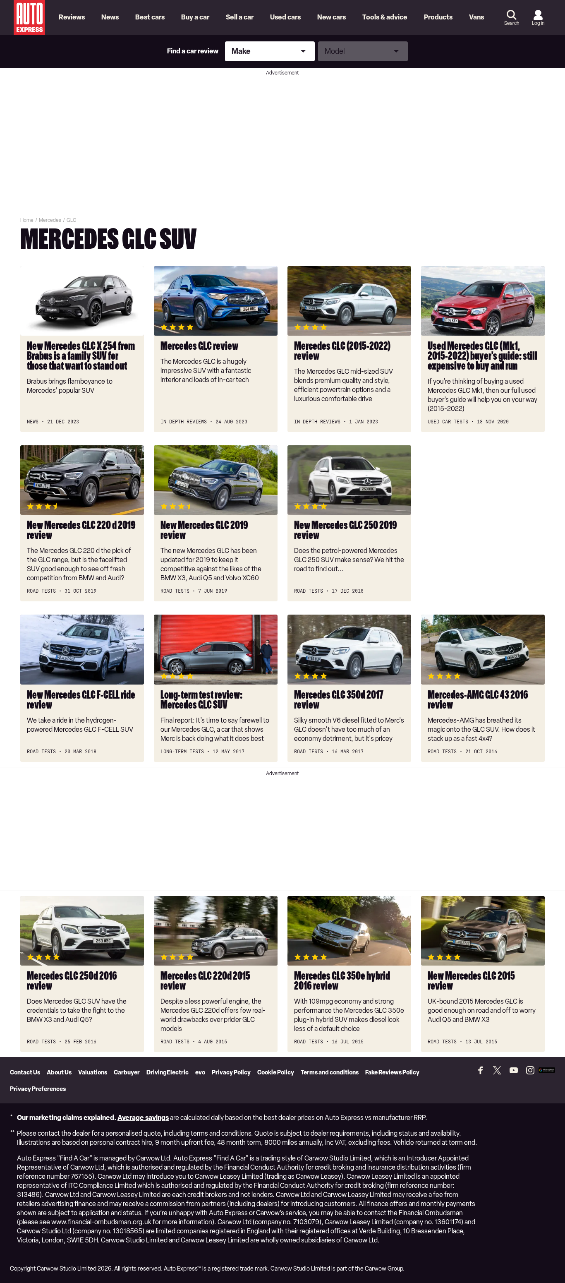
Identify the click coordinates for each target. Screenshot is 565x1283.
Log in (538, 23)
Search (511, 23)
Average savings (143, 1118)
